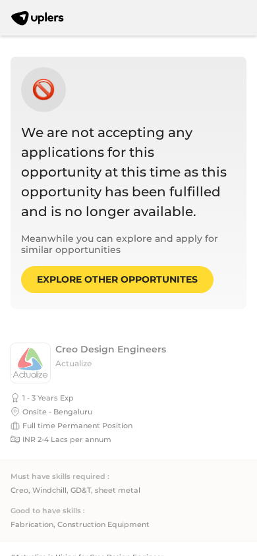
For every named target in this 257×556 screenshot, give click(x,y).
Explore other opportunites (117, 279)
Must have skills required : (60, 476)
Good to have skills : (48, 511)
